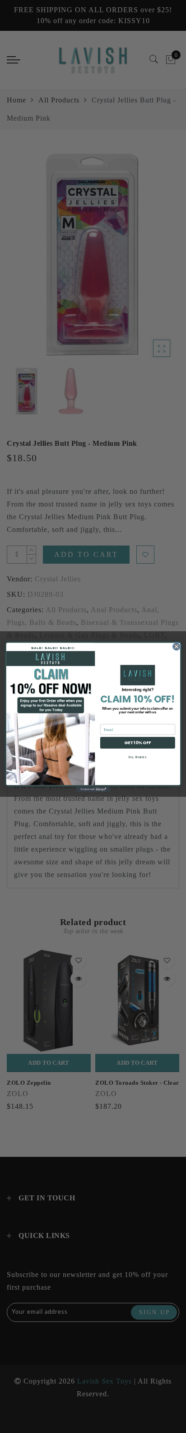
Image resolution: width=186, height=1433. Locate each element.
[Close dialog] (176, 646)
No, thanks (137, 756)
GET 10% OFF (137, 743)
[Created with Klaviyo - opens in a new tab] (93, 789)
